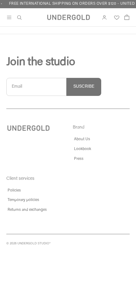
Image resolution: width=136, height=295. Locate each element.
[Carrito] (127, 17)
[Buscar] (19, 17)
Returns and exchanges (27, 210)
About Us (82, 139)
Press (78, 159)
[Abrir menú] (9, 17)
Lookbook (82, 149)
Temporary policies (23, 200)
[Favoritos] (116, 17)
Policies (14, 190)
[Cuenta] (104, 17)
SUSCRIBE (83, 87)
